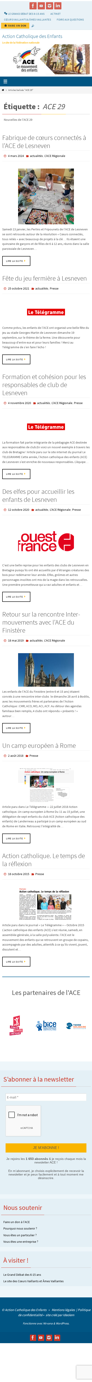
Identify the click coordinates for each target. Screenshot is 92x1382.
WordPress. (62, 1316)
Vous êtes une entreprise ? (20, 1234)
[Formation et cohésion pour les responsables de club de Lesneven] (46, 424)
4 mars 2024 (16, 156)
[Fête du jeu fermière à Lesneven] (46, 310)
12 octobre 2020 (18, 506)
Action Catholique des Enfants (32, 36)
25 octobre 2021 (18, 287)
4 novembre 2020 (19, 401)
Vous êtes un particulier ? (20, 1228)
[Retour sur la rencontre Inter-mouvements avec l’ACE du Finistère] (46, 665)
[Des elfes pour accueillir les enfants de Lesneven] (46, 538)
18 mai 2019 (16, 636)
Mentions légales (63, 1303)
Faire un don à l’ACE (16, 1215)
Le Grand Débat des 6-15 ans (22, 1267)
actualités (36, 156)
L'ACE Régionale (54, 156)
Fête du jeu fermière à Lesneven (44, 277)
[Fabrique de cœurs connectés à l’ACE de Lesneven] (46, 195)
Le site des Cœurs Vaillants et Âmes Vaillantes (33, 1274)
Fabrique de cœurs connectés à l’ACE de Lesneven (44, 141)
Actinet (55, 13)
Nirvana (48, 1316)
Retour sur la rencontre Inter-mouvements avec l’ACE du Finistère (41, 618)
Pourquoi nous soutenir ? (20, 1221)
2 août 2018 (15, 750)
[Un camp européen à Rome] (46, 779)
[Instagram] (49, 5)
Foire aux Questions (70, 19)
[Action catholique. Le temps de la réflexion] (46, 896)
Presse (54, 287)
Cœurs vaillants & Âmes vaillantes (27, 19)
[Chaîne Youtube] (41, 5)
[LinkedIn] (57, 5)
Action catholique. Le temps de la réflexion (43, 854)
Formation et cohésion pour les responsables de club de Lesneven (44, 383)
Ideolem (68, 1307)
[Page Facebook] (33, 5)
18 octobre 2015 (18, 868)
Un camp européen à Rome (39, 740)
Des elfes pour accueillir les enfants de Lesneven (38, 492)
